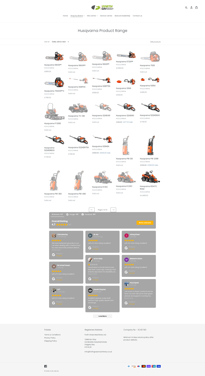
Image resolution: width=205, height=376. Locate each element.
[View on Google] (54, 235)
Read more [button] (56, 250)
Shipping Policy (50, 341)
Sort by (47, 42)
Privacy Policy (50, 338)
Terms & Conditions (52, 334)
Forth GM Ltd (54, 371)
